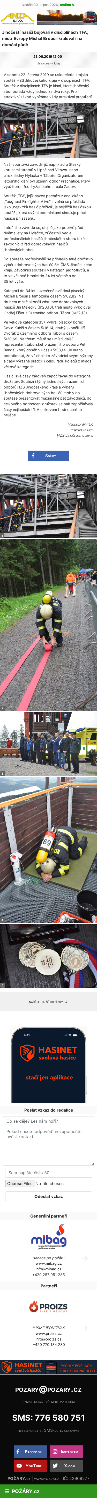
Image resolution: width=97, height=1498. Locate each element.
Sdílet (50, 455)
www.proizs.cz (49, 1333)
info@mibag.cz (49, 1269)
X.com (69, 1465)
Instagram (69, 1451)
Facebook (33, 1451)
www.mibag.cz (49, 1263)
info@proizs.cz (49, 1339)
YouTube (34, 1465)
